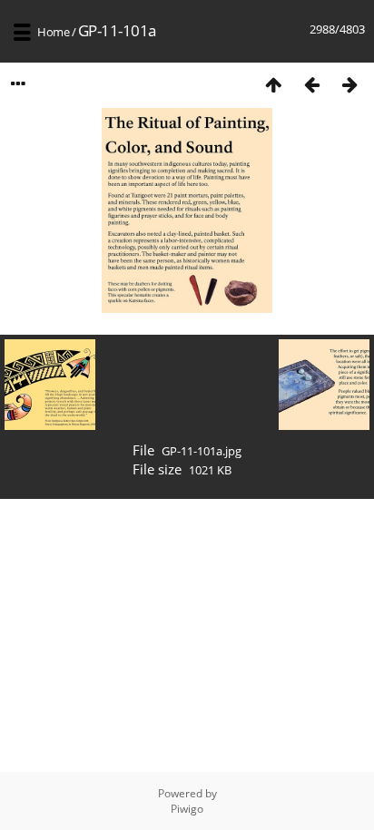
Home (53, 32)
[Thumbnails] (273, 84)
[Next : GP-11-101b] (349, 84)
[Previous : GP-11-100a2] (311, 84)
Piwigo (187, 808)
